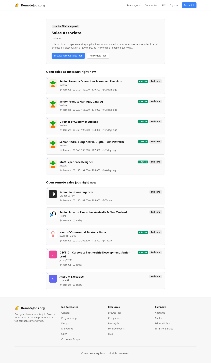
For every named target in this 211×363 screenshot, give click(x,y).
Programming (69, 318)
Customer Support (71, 339)
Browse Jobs (114, 312)
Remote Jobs (133, 5)
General (65, 312)
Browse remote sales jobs (68, 55)
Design (65, 323)
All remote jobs (98, 55)
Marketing (67, 328)
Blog (110, 333)
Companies (151, 5)
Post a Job (189, 5)
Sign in (174, 5)
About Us (160, 312)
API (164, 5)
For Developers (116, 328)
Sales (64, 333)
